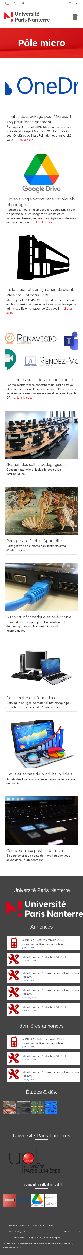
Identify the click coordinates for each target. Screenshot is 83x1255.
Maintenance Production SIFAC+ (44, 957)
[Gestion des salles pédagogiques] (41, 435)
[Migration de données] (10, 1107)
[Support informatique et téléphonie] (41, 587)
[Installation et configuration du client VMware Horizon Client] (41, 259)
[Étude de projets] (38, 1107)
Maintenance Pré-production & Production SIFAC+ (50, 975)
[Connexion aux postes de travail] (41, 820)
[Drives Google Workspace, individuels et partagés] (41, 173)
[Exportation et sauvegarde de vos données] (10, 1200)
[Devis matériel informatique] (41, 668)
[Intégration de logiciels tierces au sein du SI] (24, 1107)
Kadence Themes (12, 1247)
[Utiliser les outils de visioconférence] (41, 350)
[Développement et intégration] (52, 1107)
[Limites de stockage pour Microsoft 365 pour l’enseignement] (41, 86)
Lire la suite (25, 139)
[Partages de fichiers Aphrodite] (41, 511)
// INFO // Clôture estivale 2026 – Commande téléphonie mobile (44, 942)
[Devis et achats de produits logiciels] (41, 744)
